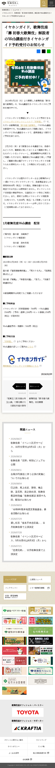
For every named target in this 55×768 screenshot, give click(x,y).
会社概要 (26, 759)
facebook (38, 51)
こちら (30, 346)
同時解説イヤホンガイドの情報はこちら (21, 365)
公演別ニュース (36, 579)
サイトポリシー (14, 746)
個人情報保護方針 (39, 753)
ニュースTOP (10, 579)
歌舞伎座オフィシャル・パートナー (27, 705)
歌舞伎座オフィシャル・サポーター (27, 720)
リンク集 (41, 746)
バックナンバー (11, 587)
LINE (49, 51)
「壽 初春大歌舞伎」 (28, 125)
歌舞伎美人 (6, 10)
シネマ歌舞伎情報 (37, 587)
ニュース (16, 10)
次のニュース (34, 386)
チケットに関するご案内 (13, 740)
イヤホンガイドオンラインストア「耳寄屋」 (23, 121)
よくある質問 (14, 753)
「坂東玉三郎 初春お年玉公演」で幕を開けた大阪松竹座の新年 (16, 402)
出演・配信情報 (11, 596)
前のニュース (20, 386)
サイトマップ (41, 740)
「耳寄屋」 (8, 341)
